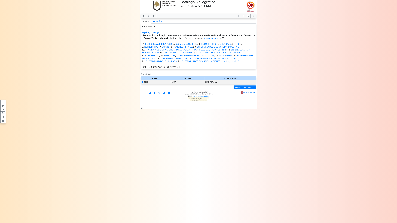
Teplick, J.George (150, 32)
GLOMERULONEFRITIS (186, 44)
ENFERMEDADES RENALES (158, 44)
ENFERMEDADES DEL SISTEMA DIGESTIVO (218, 47)
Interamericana (211, 38)
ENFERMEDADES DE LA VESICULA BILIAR (219, 52)
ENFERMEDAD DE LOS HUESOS (161, 61)
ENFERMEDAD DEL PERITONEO (178, 52)
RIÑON (238, 44)
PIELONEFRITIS (208, 44)
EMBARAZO (225, 44)
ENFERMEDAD (152, 55)
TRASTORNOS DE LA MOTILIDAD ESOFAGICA (167, 50)
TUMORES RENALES (183, 47)
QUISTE (165, 47)
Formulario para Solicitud (245, 87)
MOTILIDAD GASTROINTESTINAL (210, 50)
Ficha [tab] (146, 21)
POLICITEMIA (225, 55)
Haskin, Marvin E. (231, 61)
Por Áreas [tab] (159, 21)
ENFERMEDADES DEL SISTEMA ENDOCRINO (217, 58)
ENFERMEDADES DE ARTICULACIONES (201, 61)
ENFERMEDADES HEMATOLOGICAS (197, 55)
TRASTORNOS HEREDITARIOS (176, 58)
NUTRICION (169, 55)
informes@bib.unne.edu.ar (201, 96)
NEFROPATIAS (151, 47)
